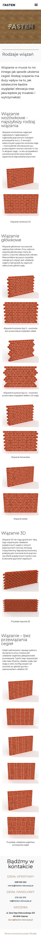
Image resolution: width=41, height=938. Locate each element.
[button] (36, 4)
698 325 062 (20, 882)
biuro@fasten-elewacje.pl (20, 920)
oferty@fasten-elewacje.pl (20, 886)
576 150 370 (20, 897)
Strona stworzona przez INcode (21, 933)
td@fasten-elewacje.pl (20, 901)
